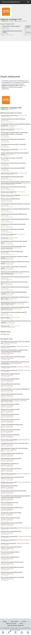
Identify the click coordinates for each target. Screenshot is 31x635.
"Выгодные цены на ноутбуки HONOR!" (9, 149)
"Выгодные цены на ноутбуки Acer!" (9, 366)
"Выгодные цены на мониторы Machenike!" (10, 429)
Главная (2, 633)
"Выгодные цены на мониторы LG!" (9, 234)
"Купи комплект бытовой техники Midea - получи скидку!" (13, 144)
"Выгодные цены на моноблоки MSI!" (9, 439)
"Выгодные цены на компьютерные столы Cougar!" (12, 567)
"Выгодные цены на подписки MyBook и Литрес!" (12, 572)
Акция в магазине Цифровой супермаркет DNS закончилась (16, 2)
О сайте (24, 621)
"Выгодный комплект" (5, 317)
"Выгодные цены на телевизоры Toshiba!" (10, 409)
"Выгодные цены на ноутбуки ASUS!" (9, 536)
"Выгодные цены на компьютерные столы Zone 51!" (12, 577)
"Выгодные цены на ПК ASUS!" (8, 129)
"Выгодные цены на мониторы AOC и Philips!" (11, 512)
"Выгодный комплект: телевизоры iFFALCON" (11, 458)
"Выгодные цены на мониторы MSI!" (9, 482)
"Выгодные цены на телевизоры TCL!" (9, 173)
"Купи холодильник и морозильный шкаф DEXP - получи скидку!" (15, 203)
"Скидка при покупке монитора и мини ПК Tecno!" (12, 507)
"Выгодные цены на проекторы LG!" (9, 539)
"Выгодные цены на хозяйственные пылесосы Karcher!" (13, 163)
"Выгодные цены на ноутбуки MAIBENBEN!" (10, 195)
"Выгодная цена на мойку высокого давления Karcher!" (13, 139)
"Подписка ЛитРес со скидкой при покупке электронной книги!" (15, 287)
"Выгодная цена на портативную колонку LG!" (11, 531)
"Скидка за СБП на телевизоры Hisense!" (10, 414)
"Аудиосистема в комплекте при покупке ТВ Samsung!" (12, 31)
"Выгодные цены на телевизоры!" (8, 346)
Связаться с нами (11, 623)
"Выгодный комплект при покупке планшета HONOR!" (13, 168)
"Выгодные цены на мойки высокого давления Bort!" (12, 229)
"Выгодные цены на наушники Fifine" (9, 527)
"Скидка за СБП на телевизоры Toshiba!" (10, 404)
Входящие (22, 633)
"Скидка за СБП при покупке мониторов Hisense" (12, 394)
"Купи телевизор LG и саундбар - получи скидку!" (12, 157)
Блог (21, 623)
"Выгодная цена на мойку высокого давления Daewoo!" (13, 224)
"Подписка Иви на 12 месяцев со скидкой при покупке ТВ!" (14, 312)
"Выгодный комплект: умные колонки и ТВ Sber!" (11, 522)
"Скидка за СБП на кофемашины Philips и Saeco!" (12, 424)
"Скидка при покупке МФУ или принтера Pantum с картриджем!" (15, 276)
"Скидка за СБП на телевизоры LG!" (9, 473)
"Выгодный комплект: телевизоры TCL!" (10, 463)
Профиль (28, 633)
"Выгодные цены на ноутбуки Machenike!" (10, 434)
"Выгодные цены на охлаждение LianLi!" (10, 557)
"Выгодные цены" (5, 237)
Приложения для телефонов (15, 625)
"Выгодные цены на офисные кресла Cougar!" (11, 546)
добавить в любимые (21, 21)
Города (5, 621)
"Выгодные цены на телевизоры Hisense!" (10, 198)
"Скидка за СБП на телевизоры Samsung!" (10, 373)
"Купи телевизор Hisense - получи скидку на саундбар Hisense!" (15, 389)
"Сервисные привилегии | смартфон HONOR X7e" (12, 453)
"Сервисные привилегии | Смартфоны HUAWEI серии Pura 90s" (15, 208)
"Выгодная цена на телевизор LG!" (8, 191)
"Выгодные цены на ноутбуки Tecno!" (9, 370)
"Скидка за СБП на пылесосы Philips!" (9, 485)
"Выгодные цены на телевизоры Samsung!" (10, 517)
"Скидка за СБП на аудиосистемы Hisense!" (10, 383)
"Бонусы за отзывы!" (5, 326)
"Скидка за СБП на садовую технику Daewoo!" (11, 468)
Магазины (15, 633)
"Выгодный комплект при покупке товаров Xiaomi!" (12, 176)
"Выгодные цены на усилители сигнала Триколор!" (12, 562)
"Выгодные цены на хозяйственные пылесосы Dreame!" (13, 490)
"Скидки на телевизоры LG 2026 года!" (9, 502)
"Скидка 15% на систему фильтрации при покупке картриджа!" (15, 219)
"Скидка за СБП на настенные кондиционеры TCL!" (12, 477)
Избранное (9, 632)
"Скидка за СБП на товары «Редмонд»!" (11, 26)
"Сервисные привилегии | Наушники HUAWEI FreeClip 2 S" (14, 214)
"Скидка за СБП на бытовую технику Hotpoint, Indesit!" (13, 356)
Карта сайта (14, 621)
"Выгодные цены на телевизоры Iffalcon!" (10, 378)
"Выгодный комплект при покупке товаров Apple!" (12, 251)
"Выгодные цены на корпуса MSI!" (8, 543)
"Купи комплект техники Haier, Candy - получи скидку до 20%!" (15, 443)
